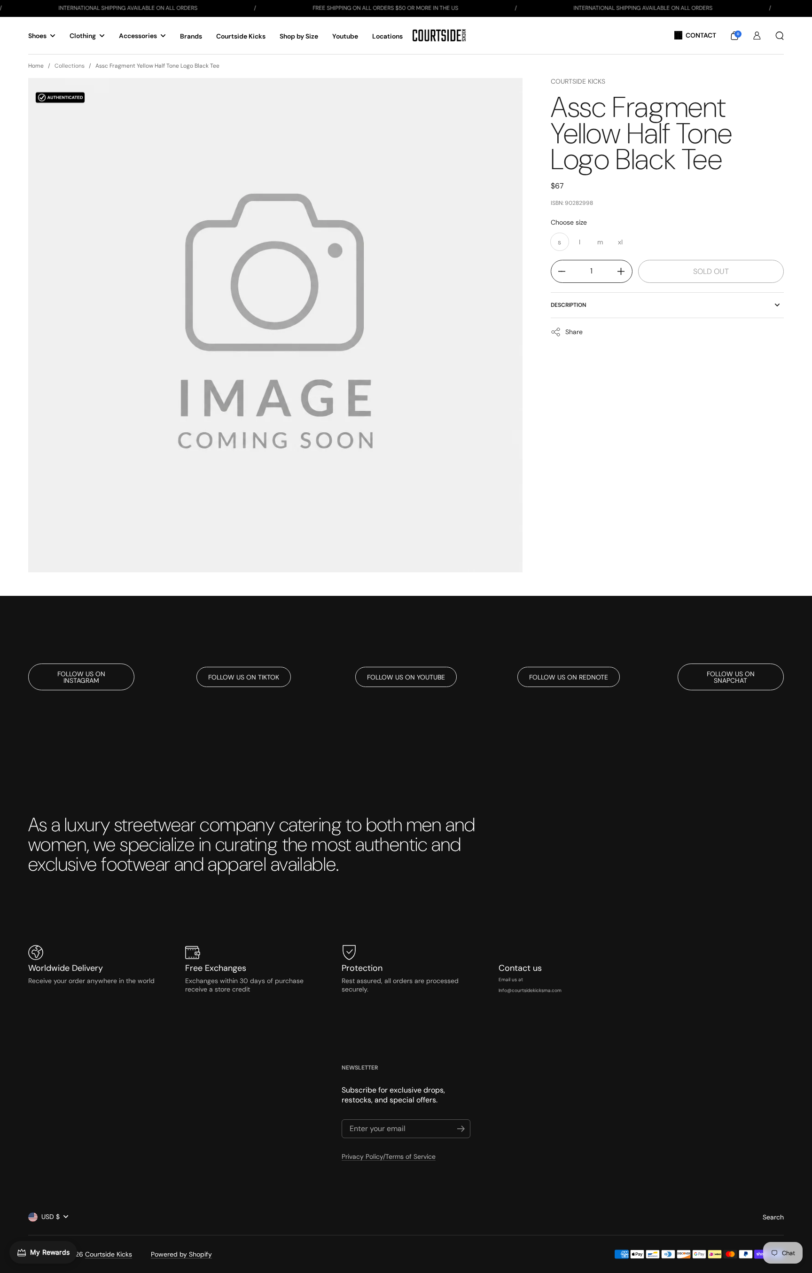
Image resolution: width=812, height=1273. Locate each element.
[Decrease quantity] (558, 271)
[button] (734, 35)
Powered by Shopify (181, 1254)
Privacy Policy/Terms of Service (389, 1156)
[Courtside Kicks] (439, 35)
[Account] (757, 35)
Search (773, 1217)
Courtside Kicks (578, 81)
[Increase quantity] (624, 271)
